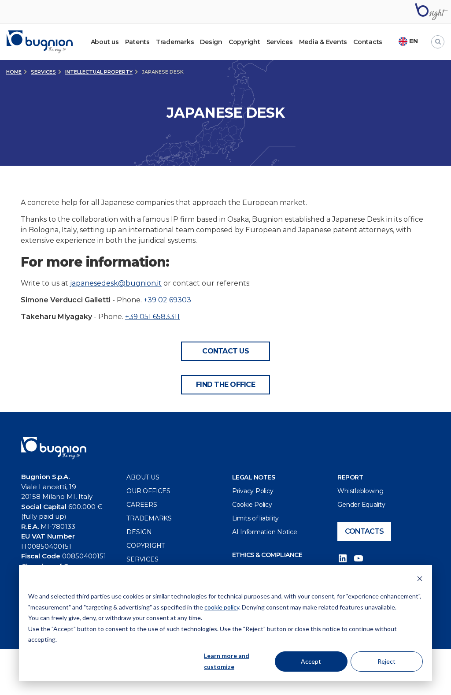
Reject (386, 661)
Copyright (244, 42)
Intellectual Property (99, 72)
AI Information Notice (264, 532)
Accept (311, 661)
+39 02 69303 (167, 300)
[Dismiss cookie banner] (420, 579)
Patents (137, 42)
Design (211, 42)
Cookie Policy (252, 505)
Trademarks (175, 42)
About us (142, 477)
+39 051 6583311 (152, 316)
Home (14, 72)
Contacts (367, 42)
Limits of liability (255, 518)
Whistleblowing (360, 491)
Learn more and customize (226, 661)
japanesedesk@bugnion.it (116, 283)
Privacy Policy (253, 491)
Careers (141, 505)
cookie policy (221, 607)
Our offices (148, 491)
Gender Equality (361, 505)
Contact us (225, 351)
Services (279, 42)
